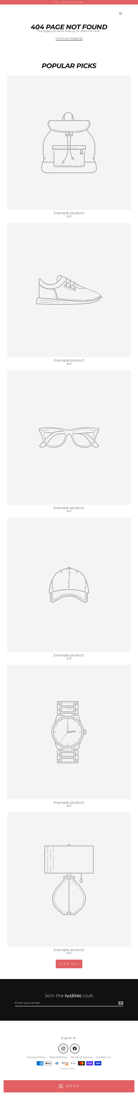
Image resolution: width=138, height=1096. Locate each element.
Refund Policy (58, 1057)
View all (69, 964)
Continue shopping (69, 38)
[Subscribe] (120, 1003)
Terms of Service (82, 1057)
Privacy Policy (36, 1057)
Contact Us (103, 1057)
